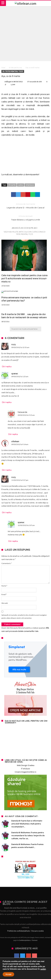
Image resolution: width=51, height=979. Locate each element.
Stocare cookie (37, 931)
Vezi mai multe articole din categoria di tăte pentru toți (24, 233)
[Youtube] (34, 956)
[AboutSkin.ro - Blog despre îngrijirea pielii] (25, 698)
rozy (13, 344)
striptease (30, 185)
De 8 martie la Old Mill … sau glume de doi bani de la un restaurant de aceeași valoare (24, 316)
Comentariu (6, 563)
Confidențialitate (24, 940)
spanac (14, 373)
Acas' (3, 68)
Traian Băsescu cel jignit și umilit (25, 218)
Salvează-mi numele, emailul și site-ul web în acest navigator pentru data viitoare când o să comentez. (24, 616)
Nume (4, 586)
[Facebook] (16, 956)
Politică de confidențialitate (18, 931)
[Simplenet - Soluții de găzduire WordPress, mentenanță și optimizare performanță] (25, 659)
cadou (20, 185)
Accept (8, 974)
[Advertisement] (25, 33)
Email (4, 594)
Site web (4, 603)
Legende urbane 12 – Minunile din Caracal (25, 206)
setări (43, 969)
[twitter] (18, 194)
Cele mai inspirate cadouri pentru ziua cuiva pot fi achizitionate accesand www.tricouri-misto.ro (24, 278)
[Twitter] (22, 956)
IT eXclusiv (25, 768)
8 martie (12, 185)
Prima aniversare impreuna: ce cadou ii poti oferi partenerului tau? (24, 299)
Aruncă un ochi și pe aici (24, 228)
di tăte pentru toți (15, 68)
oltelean (15, 441)
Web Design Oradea (25, 765)
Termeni (34, 940)
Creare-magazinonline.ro (25, 772)
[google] (23, 194)
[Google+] (28, 956)
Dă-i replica (6, 366)
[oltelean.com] (25, 3)
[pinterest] (28, 194)
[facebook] (13, 194)
